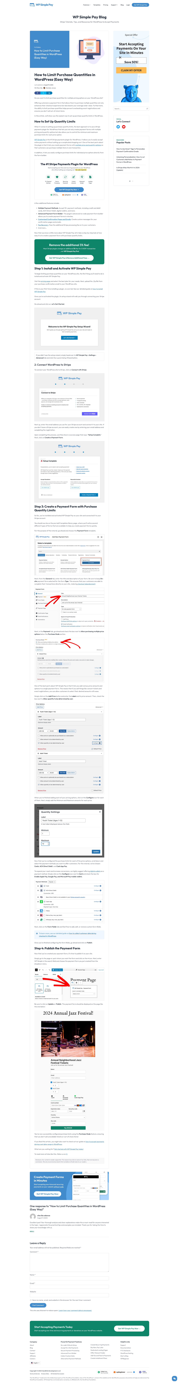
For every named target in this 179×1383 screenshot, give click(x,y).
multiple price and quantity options (88, 145)
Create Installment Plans (99, 1358)
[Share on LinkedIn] (49, 92)
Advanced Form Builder (68, 1353)
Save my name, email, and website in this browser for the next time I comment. (61, 1300)
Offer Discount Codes (98, 1353)
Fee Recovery (43, 225)
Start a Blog (124, 1356)
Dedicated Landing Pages (99, 1350)
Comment (34, 1252)
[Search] (147, 109)
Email (32, 1283)
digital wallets (95, 871)
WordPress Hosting (126, 1353)
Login (128, 5)
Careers (32, 1359)
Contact (32, 1350)
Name (33, 1275)
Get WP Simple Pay (140, 5)
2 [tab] (133, 181)
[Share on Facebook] (37, 92)
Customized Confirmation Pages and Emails (54, 219)
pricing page (45, 281)
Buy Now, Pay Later (97, 1347)
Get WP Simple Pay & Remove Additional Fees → (69, 258)
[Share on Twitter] (43, 92)
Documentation (125, 1348)
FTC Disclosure (125, 1350)
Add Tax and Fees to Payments (101, 1355)
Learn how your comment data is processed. (75, 1310)
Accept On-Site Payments (69, 1348)
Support (32, 1353)
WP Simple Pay (40, 140)
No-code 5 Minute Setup (69, 1345)
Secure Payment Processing (70, 1350)
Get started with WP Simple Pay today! (68, 1149)
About (32, 1345)
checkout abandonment (86, 584)
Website (33, 1292)
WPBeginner (124, 1359)
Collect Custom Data (68, 1356)
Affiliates (33, 1356)
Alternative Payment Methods (71, 1359)
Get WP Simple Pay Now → (129, 1328)
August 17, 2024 (42, 1218)
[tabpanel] (131, 159)
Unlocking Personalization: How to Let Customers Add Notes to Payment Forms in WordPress (130, 159)
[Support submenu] (117, 4)
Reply (32, 1231)
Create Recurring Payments (100, 1345)
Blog (31, 1348)
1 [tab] (130, 181)
